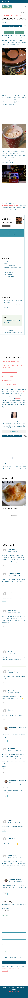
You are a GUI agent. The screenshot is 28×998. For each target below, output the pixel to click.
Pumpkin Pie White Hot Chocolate (11, 385)
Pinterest (17, 398)
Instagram (22, 391)
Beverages (13, 12)
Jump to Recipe (9, 32)
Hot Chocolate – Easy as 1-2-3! (10, 361)
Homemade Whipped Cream (10, 205)
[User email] (17, 431)
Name (4, 938)
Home (3, 12)
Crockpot (15, 15)
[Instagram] (5, 1)
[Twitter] (12, 431)
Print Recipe (20, 32)
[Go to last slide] (3, 497)
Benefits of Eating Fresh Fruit (21, 466)
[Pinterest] (8, 1)
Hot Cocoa (16, 457)
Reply (4, 565)
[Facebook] (3, 1)
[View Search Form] (25, 2)
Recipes (7, 12)
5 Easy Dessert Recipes (10, 508)
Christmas (9, 15)
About (5, 987)
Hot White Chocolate (8, 376)
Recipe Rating (6, 908)
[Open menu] (25, 7)
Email (4, 945)
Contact (14, 989)
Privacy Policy (21, 987)
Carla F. (10, 593)
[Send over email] (19, 26)
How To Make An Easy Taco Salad (6, 466)
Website (4, 952)
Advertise (11, 987)
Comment (5, 915)
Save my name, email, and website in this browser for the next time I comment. (13, 956)
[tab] (11, 515)
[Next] (25, 497)
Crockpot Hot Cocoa (7, 380)
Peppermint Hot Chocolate (9, 372)
